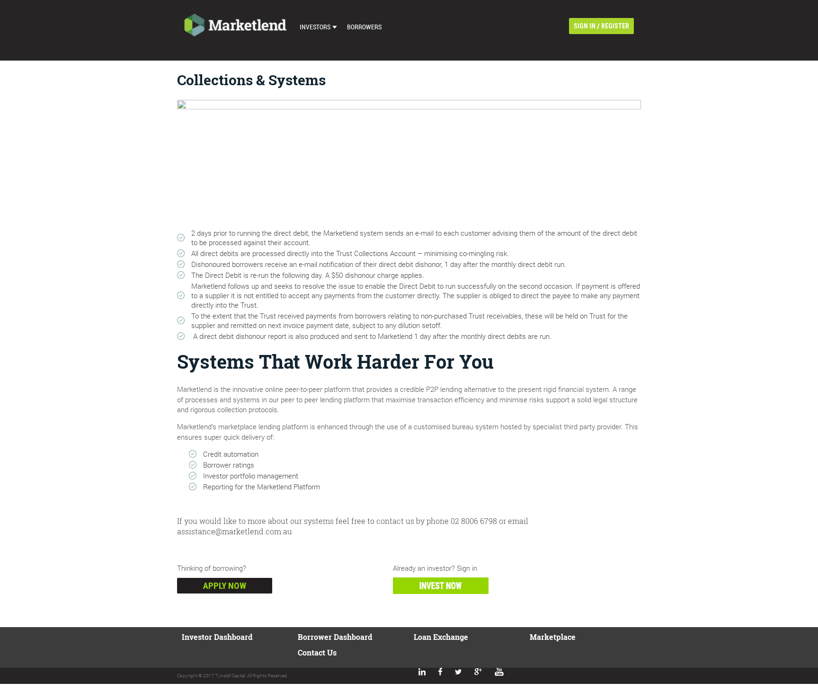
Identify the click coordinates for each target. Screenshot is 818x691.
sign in (585, 26)
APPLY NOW (224, 585)
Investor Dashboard (217, 637)
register (615, 26)
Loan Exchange (441, 637)
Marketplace (553, 637)
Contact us (317, 652)
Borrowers (364, 26)
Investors (315, 26)
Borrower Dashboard (335, 637)
